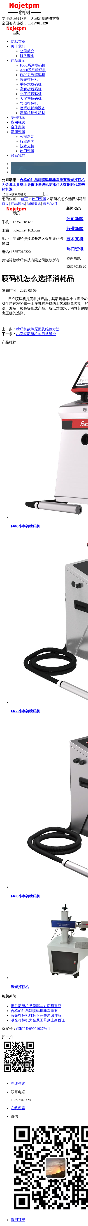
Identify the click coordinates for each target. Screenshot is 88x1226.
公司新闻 (74, 218)
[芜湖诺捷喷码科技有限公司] (24, 14)
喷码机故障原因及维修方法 (38, 329)
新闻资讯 (34, 203)
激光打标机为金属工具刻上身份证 (38, 1020)
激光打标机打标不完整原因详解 (36, 1015)
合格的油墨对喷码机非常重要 (43, 180)
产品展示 (18, 203)
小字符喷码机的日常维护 (36, 334)
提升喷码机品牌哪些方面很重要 (36, 1006)
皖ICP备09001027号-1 (33, 1028)
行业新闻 (74, 228)
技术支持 (74, 238)
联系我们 (50, 203)
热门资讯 (39, 199)
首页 (24, 199)
